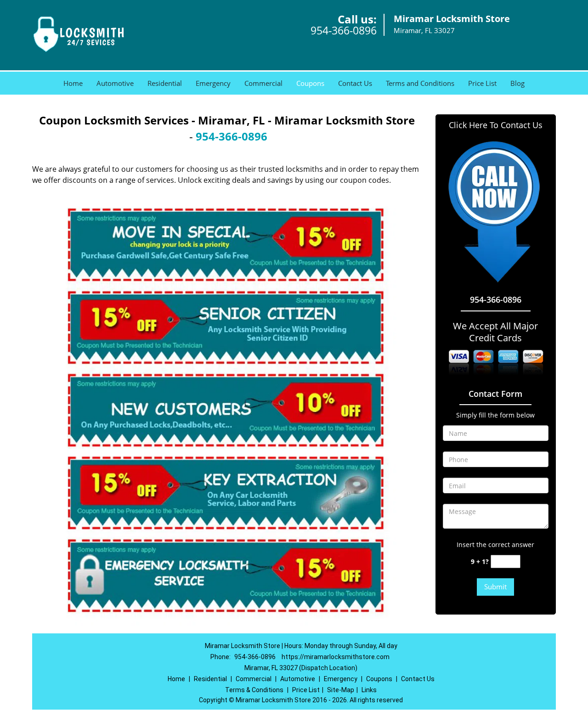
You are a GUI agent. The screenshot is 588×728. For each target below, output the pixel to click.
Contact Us (355, 83)
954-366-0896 (344, 30)
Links (369, 690)
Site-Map (340, 690)
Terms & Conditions (254, 690)
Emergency (213, 83)
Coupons (310, 83)
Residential (164, 83)
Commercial (263, 83)
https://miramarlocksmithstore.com (336, 656)
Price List (482, 83)
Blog (517, 83)
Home (73, 83)
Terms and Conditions (420, 83)
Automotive (115, 83)
